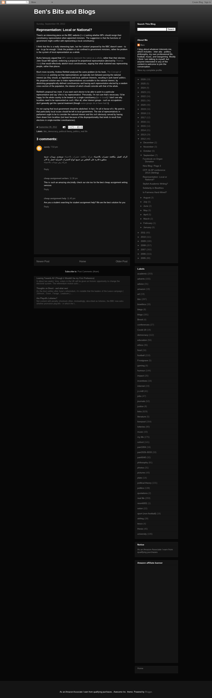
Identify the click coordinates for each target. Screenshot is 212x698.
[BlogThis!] (72, 127)
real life (84, 131)
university (142, 534)
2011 (143, 232)
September (149, 155)
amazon (141, 289)
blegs (140, 309)
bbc (45, 131)
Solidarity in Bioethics (153, 188)
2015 (143, 126)
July (145, 202)
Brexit (140, 319)
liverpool (141, 421)
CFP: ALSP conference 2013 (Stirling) (154, 171)
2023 (143, 92)
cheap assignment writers (56, 178)
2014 (143, 130)
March (146, 218)
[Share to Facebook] (78, 127)
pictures (141, 472)
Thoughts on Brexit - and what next (52, 288)
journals (141, 401)
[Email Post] (64, 127)
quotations (142, 493)
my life (140, 437)
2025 (143, 83)
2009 (143, 241)
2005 (143, 258)
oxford (140, 442)
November (148, 146)
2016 (143, 122)
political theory (65, 131)
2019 (143, 109)
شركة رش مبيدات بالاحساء (55, 162)
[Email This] (69, 127)
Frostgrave (142, 360)
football (140, 355)
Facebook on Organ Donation (152, 160)
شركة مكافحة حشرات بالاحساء (78, 157)
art (138, 294)
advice (140, 284)
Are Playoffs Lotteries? (46, 298)
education (142, 340)
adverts (141, 279)
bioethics (141, 304)
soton (140, 508)
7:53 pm (54, 147)
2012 (143, 139)
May (145, 210)
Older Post (121, 261)
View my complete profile (149, 70)
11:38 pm (74, 178)
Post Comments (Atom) (88, 271)
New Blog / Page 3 (152, 166)
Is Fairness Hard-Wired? (155, 192)
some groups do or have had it (94, 103)
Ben (142, 45)
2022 (143, 96)
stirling (140, 518)
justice (140, 406)
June (146, 206)
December (148, 142)
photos (140, 467)
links (139, 411)
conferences (143, 324)
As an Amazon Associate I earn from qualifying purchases (155, 550)
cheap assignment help (55, 198)
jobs (139, 396)
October (147, 151)
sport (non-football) (146, 513)
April (145, 214)
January (147, 227)
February (148, 223)
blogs (140, 314)
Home (82, 261)
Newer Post (42, 261)
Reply (46, 169)
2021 (143, 100)
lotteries (141, 426)
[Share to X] (75, 127)
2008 (143, 245)
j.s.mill (140, 391)
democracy (53, 131)
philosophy (142, 462)
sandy (47, 147)
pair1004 (141, 447)
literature (141, 416)
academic (142, 273)
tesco (140, 523)
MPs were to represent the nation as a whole (82, 58)
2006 (143, 254)
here (83, 35)
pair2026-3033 (144, 452)
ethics (140, 345)
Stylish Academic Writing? (155, 183)
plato (139, 477)
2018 (143, 113)
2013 (143, 134)
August (147, 197)
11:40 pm (71, 198)
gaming (141, 365)
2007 (143, 249)
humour (141, 370)
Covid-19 (141, 330)
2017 (143, 117)
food (139, 350)
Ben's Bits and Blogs (64, 11)
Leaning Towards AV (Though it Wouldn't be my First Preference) (65, 278)
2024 (143, 87)
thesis (140, 529)
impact (140, 375)
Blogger (148, 692)
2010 (143, 237)
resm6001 (142, 503)
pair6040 (141, 457)
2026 (143, 79)
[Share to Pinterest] (81, 127)
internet (141, 386)
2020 (143, 105)
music (140, 432)
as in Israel (102, 97)
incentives (142, 381)
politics (76, 131)
